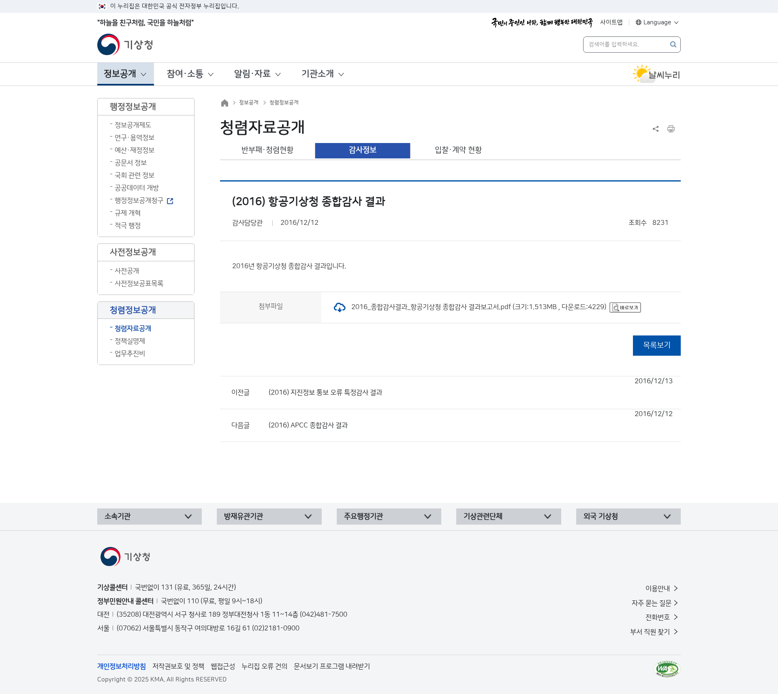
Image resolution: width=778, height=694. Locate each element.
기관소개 (317, 74)
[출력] (671, 128)
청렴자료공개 (133, 328)
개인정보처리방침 (121, 666)
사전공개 (127, 271)
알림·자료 (252, 74)
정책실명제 (130, 341)
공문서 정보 (131, 163)
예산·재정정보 (134, 150)
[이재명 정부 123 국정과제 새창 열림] (542, 23)
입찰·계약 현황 (458, 150)
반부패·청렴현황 (267, 150)
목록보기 (657, 345)
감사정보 (362, 150)
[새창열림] (656, 74)
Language (657, 22)
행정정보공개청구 (139, 200)
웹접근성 (223, 666)
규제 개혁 (128, 213)
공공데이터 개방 (137, 188)
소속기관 (117, 516)
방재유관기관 (243, 516)
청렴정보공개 (284, 102)
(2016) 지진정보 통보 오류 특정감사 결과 (471, 387)
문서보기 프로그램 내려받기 (332, 666)
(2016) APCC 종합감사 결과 (471, 419)
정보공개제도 (133, 125)
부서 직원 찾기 (650, 632)
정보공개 (120, 74)
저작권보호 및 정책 (178, 666)
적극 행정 (128, 225)
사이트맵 (611, 22)
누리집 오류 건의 (264, 666)
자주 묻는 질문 (651, 603)
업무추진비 (130, 353)
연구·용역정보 (134, 137)
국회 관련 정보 (134, 175)
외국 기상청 (601, 516)
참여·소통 (185, 74)
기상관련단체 (483, 516)
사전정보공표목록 (139, 283)
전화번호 (658, 617)
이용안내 (658, 588)
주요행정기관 (363, 516)
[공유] (655, 128)
